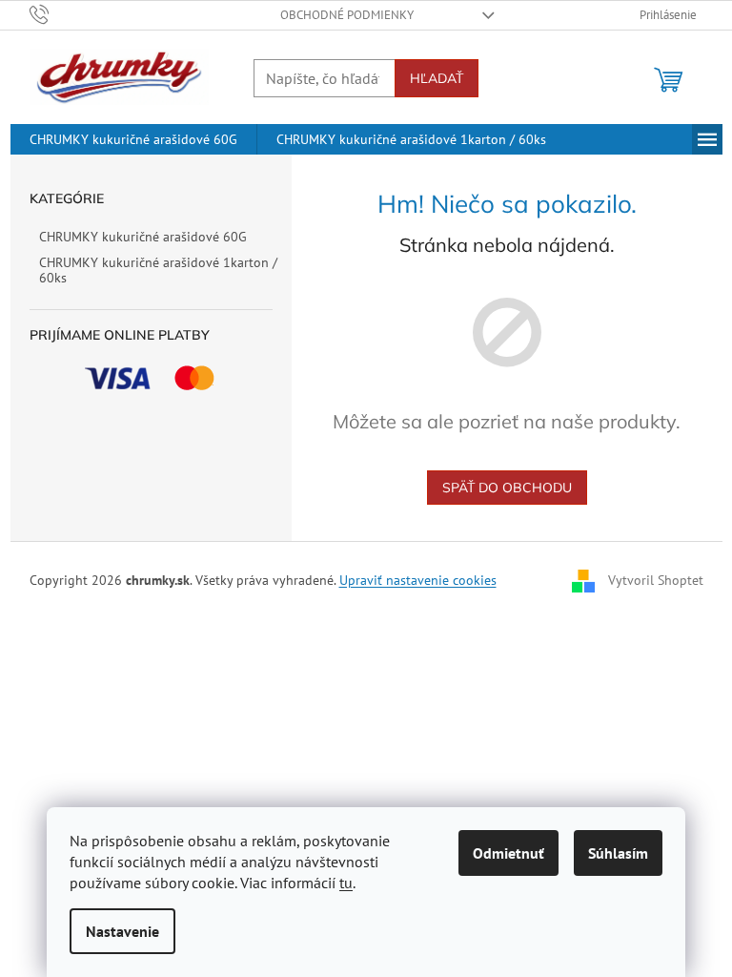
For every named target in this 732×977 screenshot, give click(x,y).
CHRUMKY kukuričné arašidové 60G (143, 236)
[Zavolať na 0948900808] (58, 14)
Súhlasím (618, 853)
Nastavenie (122, 931)
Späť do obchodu (507, 487)
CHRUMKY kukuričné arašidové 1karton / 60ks (158, 270)
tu (346, 882)
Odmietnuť (508, 853)
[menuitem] (133, 139)
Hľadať (436, 78)
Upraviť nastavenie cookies (418, 580)
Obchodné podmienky (347, 15)
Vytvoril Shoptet (655, 579)
